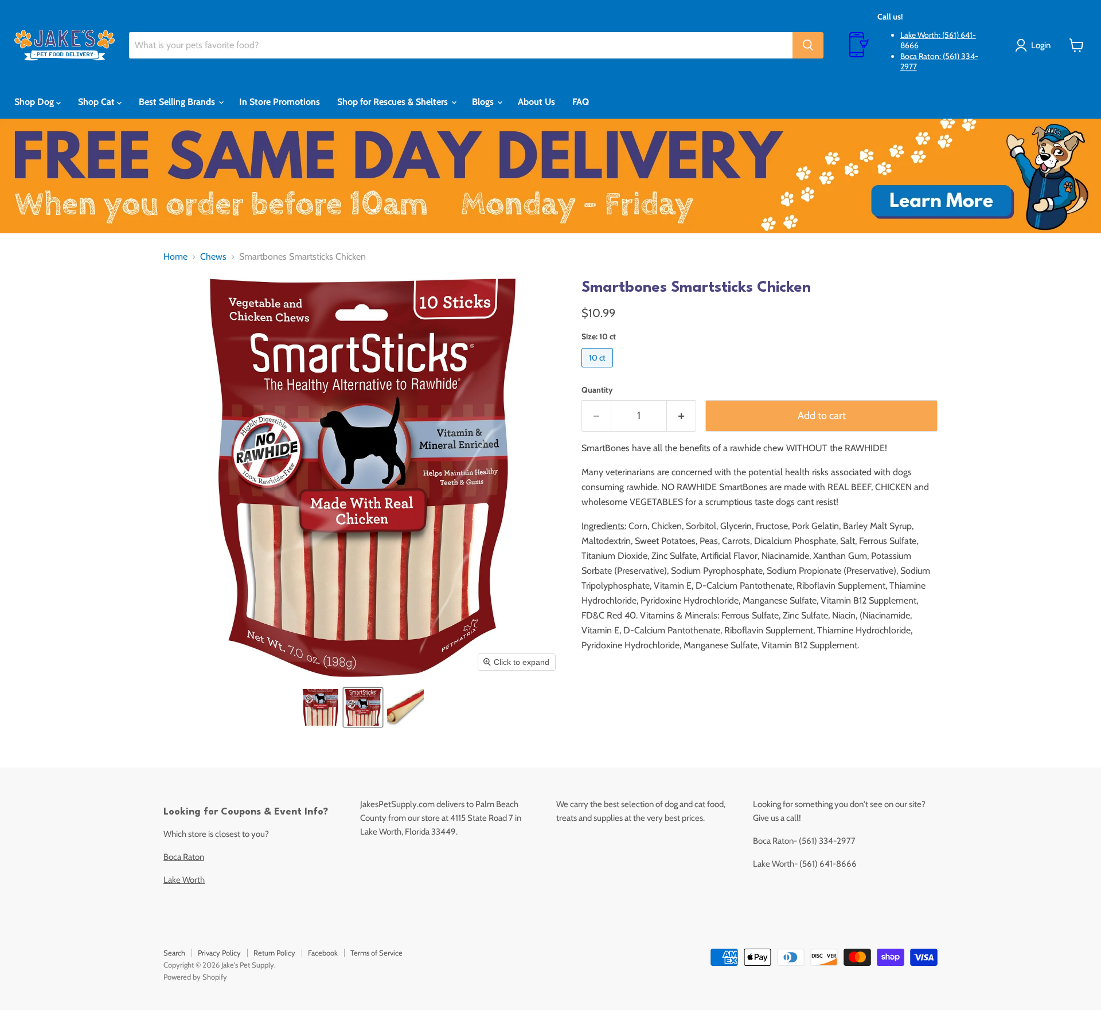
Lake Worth (184, 880)
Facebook (323, 952)
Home (175, 257)
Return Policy (274, 952)
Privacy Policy (219, 952)
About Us (536, 101)
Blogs (484, 101)
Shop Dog (35, 101)
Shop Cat (97, 101)
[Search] (807, 45)
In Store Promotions (279, 101)
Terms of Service (376, 952)
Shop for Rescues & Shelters (393, 101)
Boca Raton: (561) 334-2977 (939, 61)
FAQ (580, 101)
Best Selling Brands (178, 101)
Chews (213, 257)
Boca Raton (183, 857)
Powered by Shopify (195, 976)
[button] (320, 707)
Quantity (597, 389)
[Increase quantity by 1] (681, 416)
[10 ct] (598, 370)
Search (174, 952)
